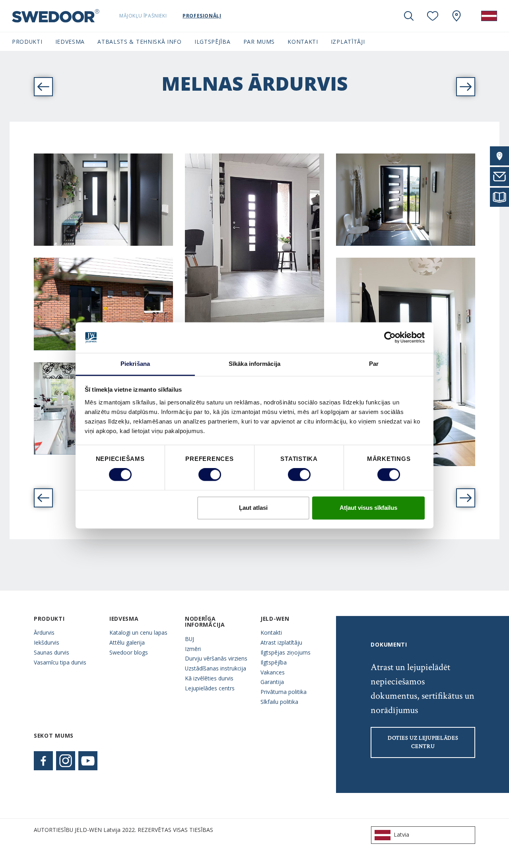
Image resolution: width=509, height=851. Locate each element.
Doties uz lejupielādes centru (423, 742)
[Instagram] (65, 760)
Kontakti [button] (303, 41)
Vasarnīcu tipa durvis (60, 662)
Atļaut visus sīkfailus (368, 507)
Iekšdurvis (46, 642)
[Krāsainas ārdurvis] (465, 497)
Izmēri (193, 649)
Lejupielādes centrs (210, 688)
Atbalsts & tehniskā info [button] (139, 41)
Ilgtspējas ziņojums (285, 652)
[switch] (209, 474)
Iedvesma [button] (70, 41)
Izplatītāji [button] (348, 41)
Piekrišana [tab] (135, 363)
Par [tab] (374, 363)
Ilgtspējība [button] (212, 41)
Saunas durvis (51, 652)
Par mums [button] (259, 41)
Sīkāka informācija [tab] (254, 363)
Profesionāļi (202, 15)
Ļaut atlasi (253, 507)
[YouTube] (87, 760)
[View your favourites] (433, 16)
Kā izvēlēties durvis (209, 678)
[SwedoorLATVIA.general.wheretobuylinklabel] (456, 16)
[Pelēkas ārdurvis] (43, 497)
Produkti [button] (27, 41)
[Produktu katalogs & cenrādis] (499, 197)
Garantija (272, 682)
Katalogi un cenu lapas (138, 632)
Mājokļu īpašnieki (143, 15)
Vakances (272, 672)
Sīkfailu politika (279, 701)
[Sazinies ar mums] (499, 176)
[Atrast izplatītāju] (499, 155)
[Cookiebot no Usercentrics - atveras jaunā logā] (390, 338)
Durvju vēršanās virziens (216, 658)
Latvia (401, 834)
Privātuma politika (283, 692)
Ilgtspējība (273, 662)
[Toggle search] (409, 16)
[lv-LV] (489, 16)
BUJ (189, 639)
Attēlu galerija (127, 642)
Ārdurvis (44, 632)
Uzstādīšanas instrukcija (215, 668)
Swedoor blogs (128, 652)
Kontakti (271, 632)
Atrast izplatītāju (281, 642)
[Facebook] (43, 760)
